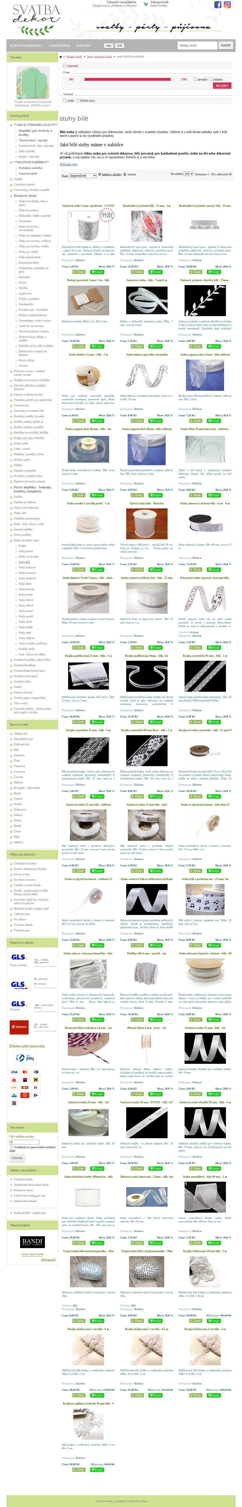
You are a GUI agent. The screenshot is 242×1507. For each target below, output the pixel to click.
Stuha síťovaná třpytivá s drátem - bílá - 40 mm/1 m (205, 955)
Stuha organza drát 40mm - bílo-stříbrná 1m (147, 430)
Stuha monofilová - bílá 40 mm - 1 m (205, 1176)
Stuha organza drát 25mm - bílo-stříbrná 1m (205, 356)
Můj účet (131, 5)
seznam (132, 174)
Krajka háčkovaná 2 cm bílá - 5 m (205, 1329)
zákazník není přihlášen (121, 2)
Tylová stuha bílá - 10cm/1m (147, 503)
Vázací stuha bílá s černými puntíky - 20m (146, 1251)
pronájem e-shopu (125, 1501)
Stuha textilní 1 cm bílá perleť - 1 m (88, 503)
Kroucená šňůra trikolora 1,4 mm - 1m (88, 1028)
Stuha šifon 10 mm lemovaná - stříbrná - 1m (205, 430)
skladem (218, 79)
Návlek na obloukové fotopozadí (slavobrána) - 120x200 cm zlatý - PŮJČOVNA (33, 105)
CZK (108, 45)
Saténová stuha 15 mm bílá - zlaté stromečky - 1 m (146, 806)
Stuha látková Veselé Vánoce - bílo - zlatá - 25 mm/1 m (88, 579)
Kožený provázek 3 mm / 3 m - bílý (88, 280)
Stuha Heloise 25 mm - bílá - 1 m (88, 354)
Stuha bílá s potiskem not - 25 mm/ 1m (205, 879)
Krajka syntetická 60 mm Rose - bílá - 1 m (146, 730)
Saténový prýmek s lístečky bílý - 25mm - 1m (205, 282)
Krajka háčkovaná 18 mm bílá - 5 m (205, 1251)
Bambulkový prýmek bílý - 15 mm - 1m (147, 205)
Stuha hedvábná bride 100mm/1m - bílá (88, 1176)
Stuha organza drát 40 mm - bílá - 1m (88, 429)
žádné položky (159, 5)
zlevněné (202, 79)
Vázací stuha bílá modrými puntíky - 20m (88, 1251)
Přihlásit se (118, 5)
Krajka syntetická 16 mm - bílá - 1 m (205, 655)
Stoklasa (87, 101)
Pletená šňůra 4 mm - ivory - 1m (146, 1028)
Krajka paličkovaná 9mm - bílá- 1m (146, 655)
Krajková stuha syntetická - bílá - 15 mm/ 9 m (205, 732)
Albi (70, 101)
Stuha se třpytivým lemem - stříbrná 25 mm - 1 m (88, 880)
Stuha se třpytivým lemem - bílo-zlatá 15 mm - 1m (205, 806)
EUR (119, 45)
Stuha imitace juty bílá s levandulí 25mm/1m (146, 356)
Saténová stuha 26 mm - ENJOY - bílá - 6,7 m (147, 1104)
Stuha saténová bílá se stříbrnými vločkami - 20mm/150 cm (147, 880)
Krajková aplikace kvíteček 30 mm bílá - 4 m (88, 1405)
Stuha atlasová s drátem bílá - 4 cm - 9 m (205, 503)
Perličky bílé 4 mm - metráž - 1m (146, 953)
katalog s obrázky (112, 174)
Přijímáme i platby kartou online (27, 1046)
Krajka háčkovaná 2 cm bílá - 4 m (88, 1329)
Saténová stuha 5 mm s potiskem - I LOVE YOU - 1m (88, 207)
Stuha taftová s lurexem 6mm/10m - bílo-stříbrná (88, 955)
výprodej (72, 66)
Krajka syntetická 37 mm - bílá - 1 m (88, 730)
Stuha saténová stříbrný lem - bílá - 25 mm (147, 578)
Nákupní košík (160, 2)
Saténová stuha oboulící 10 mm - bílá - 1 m (205, 1102)
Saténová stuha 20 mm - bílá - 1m (88, 1102)
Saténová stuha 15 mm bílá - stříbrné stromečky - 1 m (88, 806)
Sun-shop (141, 1501)
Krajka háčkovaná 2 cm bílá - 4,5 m (146, 1329)
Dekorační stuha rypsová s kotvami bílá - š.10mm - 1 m (205, 579)
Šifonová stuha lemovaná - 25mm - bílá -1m (146, 1176)
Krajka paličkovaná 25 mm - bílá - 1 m (88, 655)
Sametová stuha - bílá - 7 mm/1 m (146, 280)
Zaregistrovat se (101, 5)
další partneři (48, 1259)
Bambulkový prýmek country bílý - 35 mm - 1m (205, 207)
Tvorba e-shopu (104, 1501)
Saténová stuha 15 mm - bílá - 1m (205, 1028)
